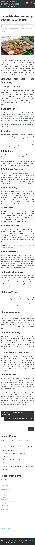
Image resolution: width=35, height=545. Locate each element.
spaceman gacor (6, 528)
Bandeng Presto (13, 28)
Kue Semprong (20, 28)
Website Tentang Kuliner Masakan (18, 540)
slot (2, 491)
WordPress (26, 543)
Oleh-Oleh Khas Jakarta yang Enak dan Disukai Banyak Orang (16, 414)
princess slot (4, 512)
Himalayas (31, 540)
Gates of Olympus (18, 64)
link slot (3, 522)
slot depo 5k (4, 495)
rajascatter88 (5, 489)
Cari (2, 426)
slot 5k (2, 487)
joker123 (3, 504)
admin (17, 26)
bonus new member (7, 516)
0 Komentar (26, 26)
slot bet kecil (4, 493)
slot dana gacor (29, 114)
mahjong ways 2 (5, 485)
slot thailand (4, 518)
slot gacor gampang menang (9, 524)
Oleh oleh (4, 28)
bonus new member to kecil (9, 501)
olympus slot (4, 499)
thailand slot (4, 497)
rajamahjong (4, 520)
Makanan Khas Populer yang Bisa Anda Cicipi (19, 418)
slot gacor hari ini (6, 506)
